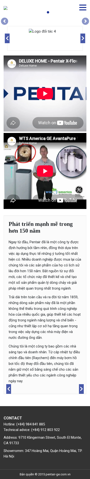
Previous (7, 38)
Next (82, 38)
